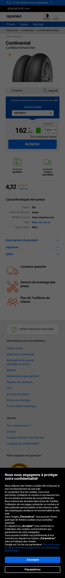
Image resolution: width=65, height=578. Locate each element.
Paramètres (33, 569)
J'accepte (32, 559)
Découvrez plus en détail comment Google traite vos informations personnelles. (32, 547)
